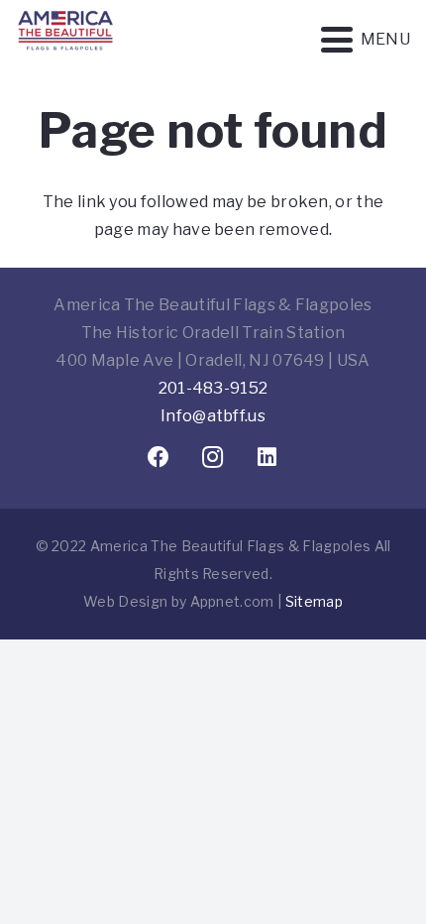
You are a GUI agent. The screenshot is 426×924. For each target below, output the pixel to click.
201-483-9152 (213, 388)
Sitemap (314, 601)
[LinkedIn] (268, 457)
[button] (365, 39)
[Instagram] (213, 457)
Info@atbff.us (213, 415)
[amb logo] (65, 59)
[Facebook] (159, 457)
